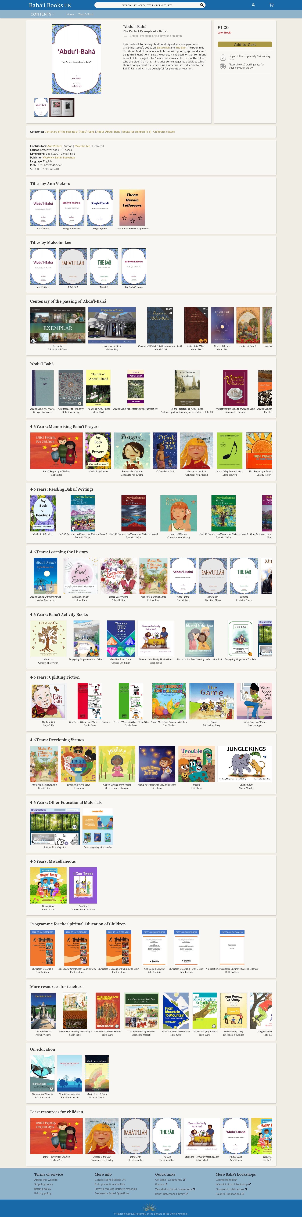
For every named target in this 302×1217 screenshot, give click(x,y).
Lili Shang (157, 788)
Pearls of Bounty (222, 346)
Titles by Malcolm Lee (50, 242)
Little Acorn (48, 659)
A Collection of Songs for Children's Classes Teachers (232, 968)
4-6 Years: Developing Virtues (57, 740)
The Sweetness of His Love (141, 1031)
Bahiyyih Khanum (71, 228)
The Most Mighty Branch (204, 1031)
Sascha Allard (48, 909)
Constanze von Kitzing (132, 475)
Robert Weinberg (70, 412)
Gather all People (248, 346)
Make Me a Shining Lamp (153, 596)
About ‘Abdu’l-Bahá (108, 132)
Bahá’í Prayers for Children (56, 471)
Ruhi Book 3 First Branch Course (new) (77, 968)
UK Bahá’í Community (169, 1179)
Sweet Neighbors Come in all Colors (169, 721)
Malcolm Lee (82, 146)
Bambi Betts (90, 725)
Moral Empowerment (69, 1094)
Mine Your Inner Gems (121, 659)
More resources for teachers (56, 986)
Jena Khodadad (42, 1097)
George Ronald (225, 1179)
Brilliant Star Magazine (55, 847)
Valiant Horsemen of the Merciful (75, 1031)
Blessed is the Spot (196, 471)
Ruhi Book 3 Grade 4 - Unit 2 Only (186, 968)
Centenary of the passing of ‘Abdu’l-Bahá (70, 132)
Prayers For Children (132, 471)
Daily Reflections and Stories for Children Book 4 (223, 533)
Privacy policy (42, 1193)
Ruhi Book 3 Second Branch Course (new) (118, 968)
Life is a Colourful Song (78, 784)
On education (42, 1049)
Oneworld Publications (230, 1189)
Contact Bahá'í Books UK (110, 1179)
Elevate (160, 1184)
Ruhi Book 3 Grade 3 (154, 968)
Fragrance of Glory (112, 346)
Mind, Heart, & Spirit (97, 1094)
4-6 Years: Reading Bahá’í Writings (62, 489)
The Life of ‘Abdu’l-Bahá (98, 408)
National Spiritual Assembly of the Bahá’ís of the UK (187, 412)
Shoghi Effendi (100, 228)
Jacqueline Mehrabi (141, 1035)
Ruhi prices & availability (110, 1184)
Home (70, 14)
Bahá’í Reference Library (170, 1193)
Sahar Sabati (156, 662)
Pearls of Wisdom (178, 533)
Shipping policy (43, 1184)
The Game (211, 721)
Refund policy (42, 1188)
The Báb (181, 47)
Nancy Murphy (246, 788)
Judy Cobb (48, 725)
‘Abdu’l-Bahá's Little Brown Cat (45, 596)
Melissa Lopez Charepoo (117, 788)
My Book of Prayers (98, 471)
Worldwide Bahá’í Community (174, 1189)
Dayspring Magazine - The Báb (240, 659)
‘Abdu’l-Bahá (86, 14)
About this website (45, 1179)
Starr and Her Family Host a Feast (156, 659)
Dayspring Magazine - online (98, 847)
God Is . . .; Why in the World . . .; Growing (89, 721)
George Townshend (42, 412)
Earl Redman (270, 412)
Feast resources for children (56, 1112)
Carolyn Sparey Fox (46, 600)
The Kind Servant (80, 596)
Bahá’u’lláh (163, 47)
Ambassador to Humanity (71, 408)
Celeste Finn (80, 600)
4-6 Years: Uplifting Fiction (55, 677)
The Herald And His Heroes (107, 1031)
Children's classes (164, 132)
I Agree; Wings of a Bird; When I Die (131, 721)
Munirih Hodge (82, 537)
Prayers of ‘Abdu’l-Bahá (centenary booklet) (160, 346)
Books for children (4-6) (136, 132)
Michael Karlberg (211, 725)
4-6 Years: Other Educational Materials (66, 802)
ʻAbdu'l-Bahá (160, 349)
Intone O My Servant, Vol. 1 (229, 471)
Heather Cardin (96, 1097)
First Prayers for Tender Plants (264, 471)
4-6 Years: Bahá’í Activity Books (59, 614)
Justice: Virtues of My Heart (117, 784)
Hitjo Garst (107, 1035)
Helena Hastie (98, 412)
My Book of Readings (43, 533)
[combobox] (150, 5)
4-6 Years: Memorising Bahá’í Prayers (64, 426)
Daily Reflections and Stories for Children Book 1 (83, 533)
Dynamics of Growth (42, 1094)
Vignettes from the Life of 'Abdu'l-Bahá (235, 408)
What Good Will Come (255, 721)
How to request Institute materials (116, 1188)
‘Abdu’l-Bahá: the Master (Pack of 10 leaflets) (135, 408)
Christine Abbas (213, 600)
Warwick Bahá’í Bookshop (59, 157)
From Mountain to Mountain (176, 1031)
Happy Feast (48, 906)
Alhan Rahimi (118, 600)
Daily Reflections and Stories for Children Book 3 (133, 533)
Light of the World (196, 346)
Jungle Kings (246, 784)
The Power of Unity (233, 1031)
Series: (155, 35)
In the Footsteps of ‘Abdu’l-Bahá (187, 408)
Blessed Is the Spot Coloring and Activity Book (199, 659)
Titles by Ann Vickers (50, 183)
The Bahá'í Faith (43, 1031)
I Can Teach (83, 906)
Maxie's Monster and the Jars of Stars (157, 784)
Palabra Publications (229, 1193)
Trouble (196, 784)
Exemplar (58, 346)
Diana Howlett (229, 475)
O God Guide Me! (165, 471)
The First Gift (48, 721)
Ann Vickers (54, 146)
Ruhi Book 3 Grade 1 (42, 968)
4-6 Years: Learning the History (59, 552)
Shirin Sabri (75, 1035)
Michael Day (112, 349)
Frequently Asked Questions (112, 1193)
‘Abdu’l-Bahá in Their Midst (270, 408)
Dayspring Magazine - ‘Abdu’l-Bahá (86, 659)
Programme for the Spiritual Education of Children (78, 924)
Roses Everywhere (118, 596)
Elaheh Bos (56, 475)
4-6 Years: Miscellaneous (53, 861)
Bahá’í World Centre (58, 349)
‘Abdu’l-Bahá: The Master (42, 408)
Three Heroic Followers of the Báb (132, 228)
